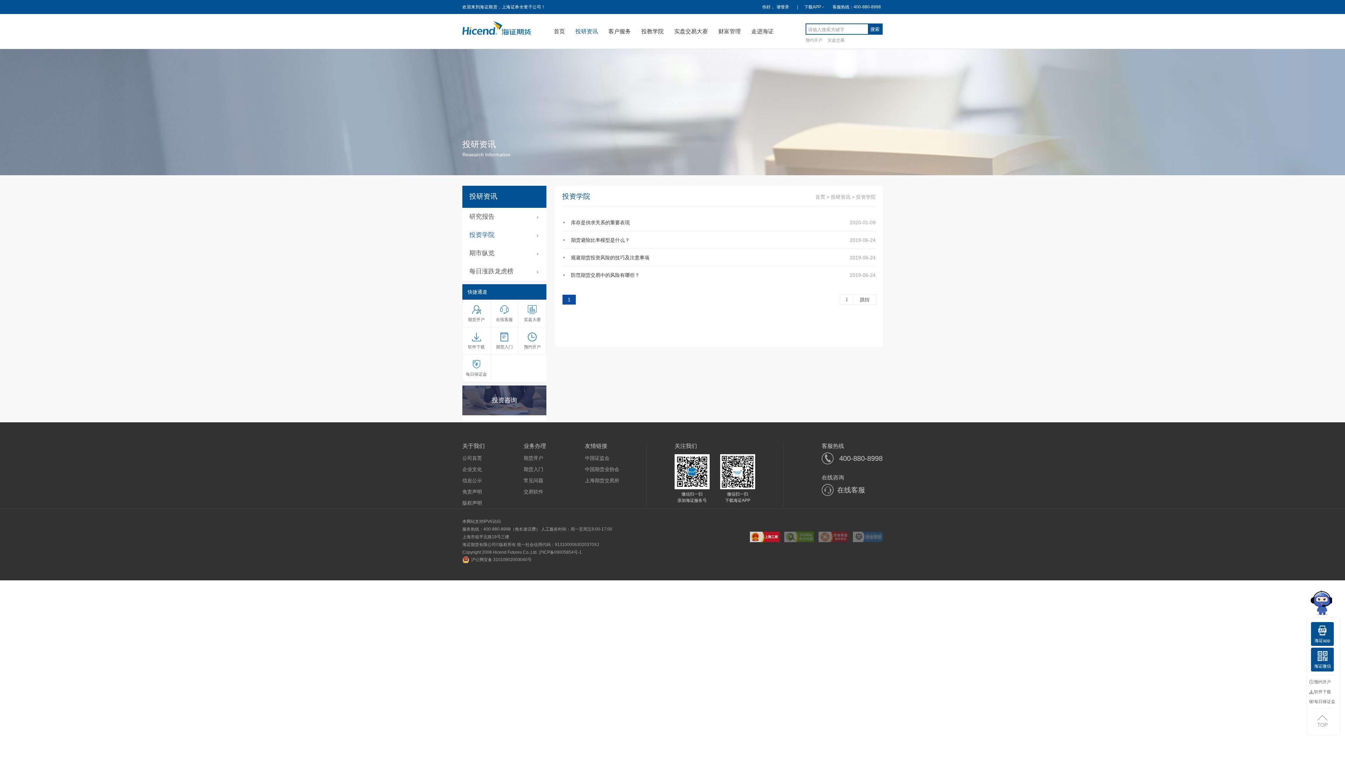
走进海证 (762, 31)
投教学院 (652, 31)
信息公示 (472, 480)
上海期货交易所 (602, 480)
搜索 (875, 29)
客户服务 (619, 31)
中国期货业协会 (602, 469)
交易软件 (533, 492)
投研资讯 (586, 31)
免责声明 (472, 492)
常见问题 (533, 480)
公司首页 (472, 458)
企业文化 (472, 469)
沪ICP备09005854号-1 (560, 552)
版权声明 (472, 503)
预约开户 (814, 40)
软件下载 (1322, 691)
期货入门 (533, 469)
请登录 (783, 7)
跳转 (865, 299)
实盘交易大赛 (691, 31)
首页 (559, 31)
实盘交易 (836, 40)
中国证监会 (597, 458)
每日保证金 (1324, 701)
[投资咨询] (504, 413)
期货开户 (533, 458)
